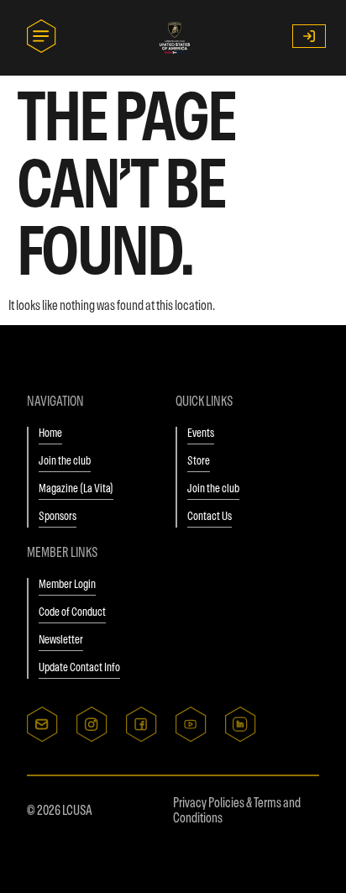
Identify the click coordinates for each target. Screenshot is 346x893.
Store (198, 460)
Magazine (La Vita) (76, 488)
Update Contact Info (79, 667)
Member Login (67, 584)
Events (200, 432)
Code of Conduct (72, 611)
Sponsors (57, 516)
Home (50, 432)
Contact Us (209, 516)
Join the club (65, 460)
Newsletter (61, 639)
